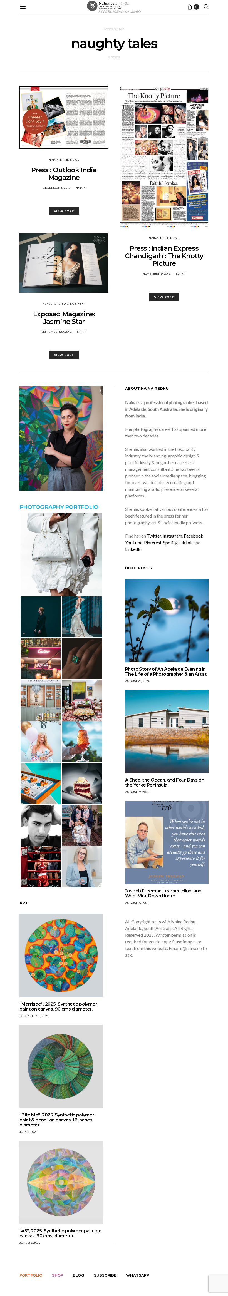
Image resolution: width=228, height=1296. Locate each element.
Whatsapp (137, 1275)
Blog (78, 1275)
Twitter (154, 535)
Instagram (172, 535)
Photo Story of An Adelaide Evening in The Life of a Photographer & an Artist (165, 671)
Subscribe (105, 1275)
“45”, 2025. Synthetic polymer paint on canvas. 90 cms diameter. (60, 1233)
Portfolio (30, 1275)
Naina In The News (64, 159)
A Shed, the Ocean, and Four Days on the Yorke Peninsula (164, 782)
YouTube (133, 542)
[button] (61, 554)
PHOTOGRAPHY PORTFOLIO (58, 507)
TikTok (186, 542)
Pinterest (153, 542)
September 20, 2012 (56, 332)
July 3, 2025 (28, 1132)
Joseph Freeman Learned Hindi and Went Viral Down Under (163, 893)
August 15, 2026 (137, 903)
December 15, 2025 (33, 1016)
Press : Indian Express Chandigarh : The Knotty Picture (164, 255)
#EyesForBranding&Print (64, 303)
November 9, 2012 (157, 273)
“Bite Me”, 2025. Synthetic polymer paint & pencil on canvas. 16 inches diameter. (56, 1120)
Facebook (193, 535)
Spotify (170, 542)
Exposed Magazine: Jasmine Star (64, 317)
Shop (57, 1275)
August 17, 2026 (137, 792)
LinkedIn (133, 549)
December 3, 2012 (56, 188)
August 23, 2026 (137, 681)
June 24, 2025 (29, 1243)
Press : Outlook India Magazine (64, 173)
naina (80, 188)
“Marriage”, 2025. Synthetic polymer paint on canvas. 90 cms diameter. (58, 1006)
